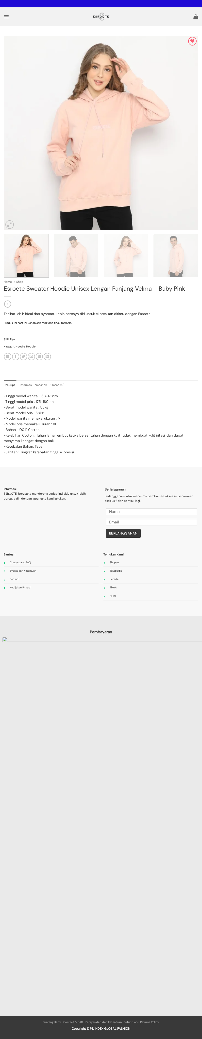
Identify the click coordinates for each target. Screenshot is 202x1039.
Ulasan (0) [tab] (57, 385)
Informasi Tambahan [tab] (33, 385)
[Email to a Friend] (31, 356)
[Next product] (7, 303)
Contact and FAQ (20, 562)
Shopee (114, 562)
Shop (19, 282)
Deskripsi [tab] (10, 385)
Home (8, 282)
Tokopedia (116, 570)
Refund (14, 579)
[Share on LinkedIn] (47, 356)
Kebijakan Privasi (20, 587)
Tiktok (113, 587)
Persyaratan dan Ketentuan (103, 1022)
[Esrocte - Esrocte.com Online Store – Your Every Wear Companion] (101, 17)
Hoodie (20, 346)
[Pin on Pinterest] (39, 356)
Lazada (114, 579)
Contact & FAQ (73, 1022)
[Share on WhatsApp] (7, 356)
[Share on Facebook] (15, 356)
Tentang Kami (52, 1022)
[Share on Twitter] (23, 356)
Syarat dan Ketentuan (23, 570)
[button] (6, 16)
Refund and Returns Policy (141, 1022)
